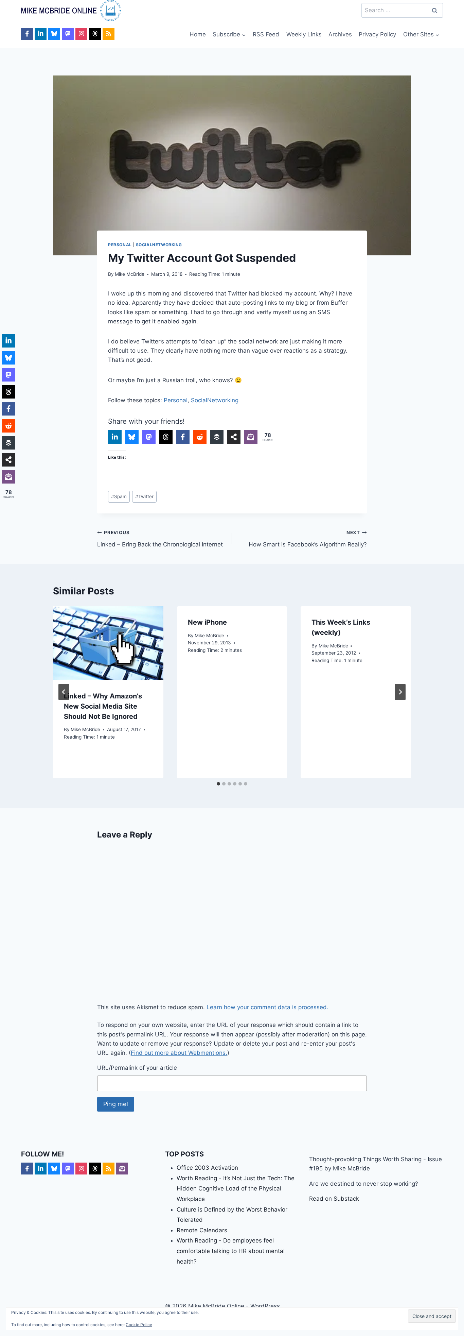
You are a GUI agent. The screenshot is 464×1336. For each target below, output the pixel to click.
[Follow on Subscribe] (122, 1168)
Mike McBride (129, 274)
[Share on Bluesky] (132, 437)
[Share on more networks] (233, 437)
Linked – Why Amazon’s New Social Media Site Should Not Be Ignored (103, 706)
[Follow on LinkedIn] (41, 34)
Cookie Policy (139, 1324)
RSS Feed (266, 34)
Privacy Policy (377, 34)
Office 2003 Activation (207, 1167)
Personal (120, 244)
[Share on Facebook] (183, 437)
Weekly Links (304, 34)
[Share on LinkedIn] (115, 437)
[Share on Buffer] (217, 437)
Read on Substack (334, 1198)
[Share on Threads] (166, 437)
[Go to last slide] (63, 692)
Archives (340, 34)
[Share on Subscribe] (250, 437)
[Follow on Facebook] (27, 34)
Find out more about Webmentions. (179, 1052)
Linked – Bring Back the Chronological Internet (160, 539)
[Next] (400, 692)
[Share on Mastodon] (149, 437)
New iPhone (207, 622)
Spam (119, 496)
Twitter (144, 496)
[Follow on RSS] (108, 34)
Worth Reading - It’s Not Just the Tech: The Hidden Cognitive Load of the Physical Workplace (236, 1188)
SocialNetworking (159, 244)
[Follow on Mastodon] (68, 34)
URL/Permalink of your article (137, 1067)
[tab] (218, 783)
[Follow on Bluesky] (54, 34)
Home (198, 34)
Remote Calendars (202, 1230)
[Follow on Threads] (95, 34)
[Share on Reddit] (200, 437)
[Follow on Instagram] (81, 34)
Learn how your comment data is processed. (267, 1007)
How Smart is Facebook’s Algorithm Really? (308, 539)
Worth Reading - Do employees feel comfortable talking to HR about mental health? (231, 1251)
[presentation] (108, 643)
